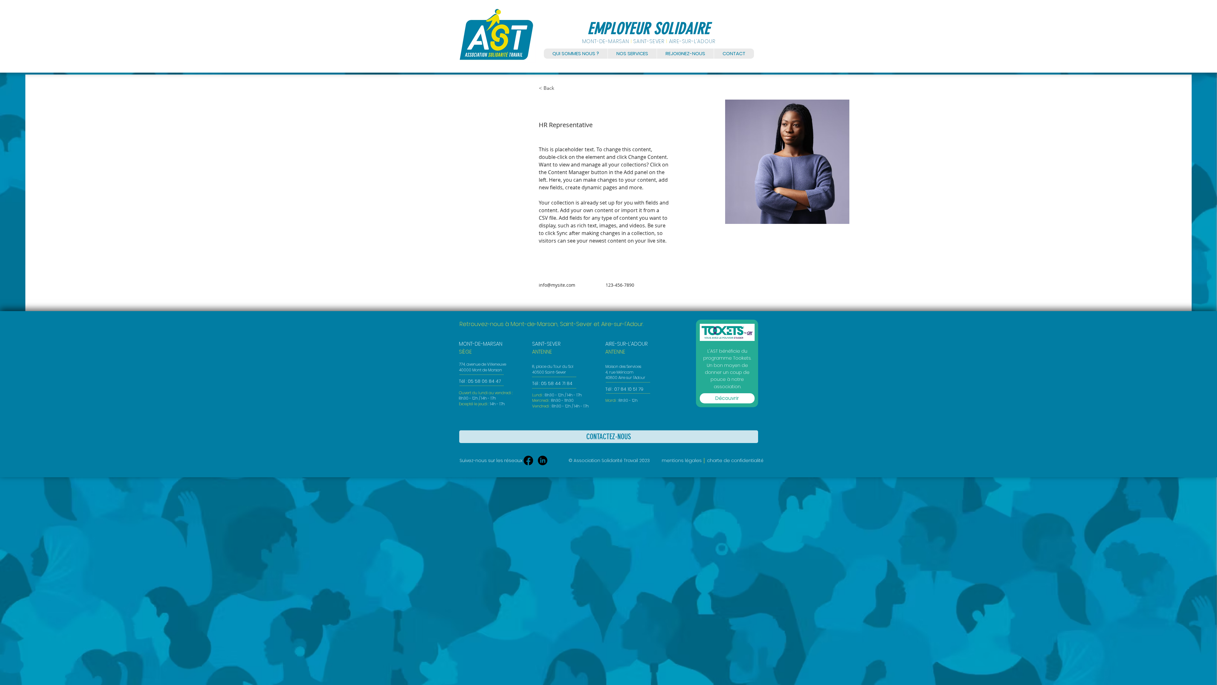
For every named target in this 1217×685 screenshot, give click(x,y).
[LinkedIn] (542, 460)
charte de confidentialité (735, 460)
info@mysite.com (557, 285)
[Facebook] (528, 460)
